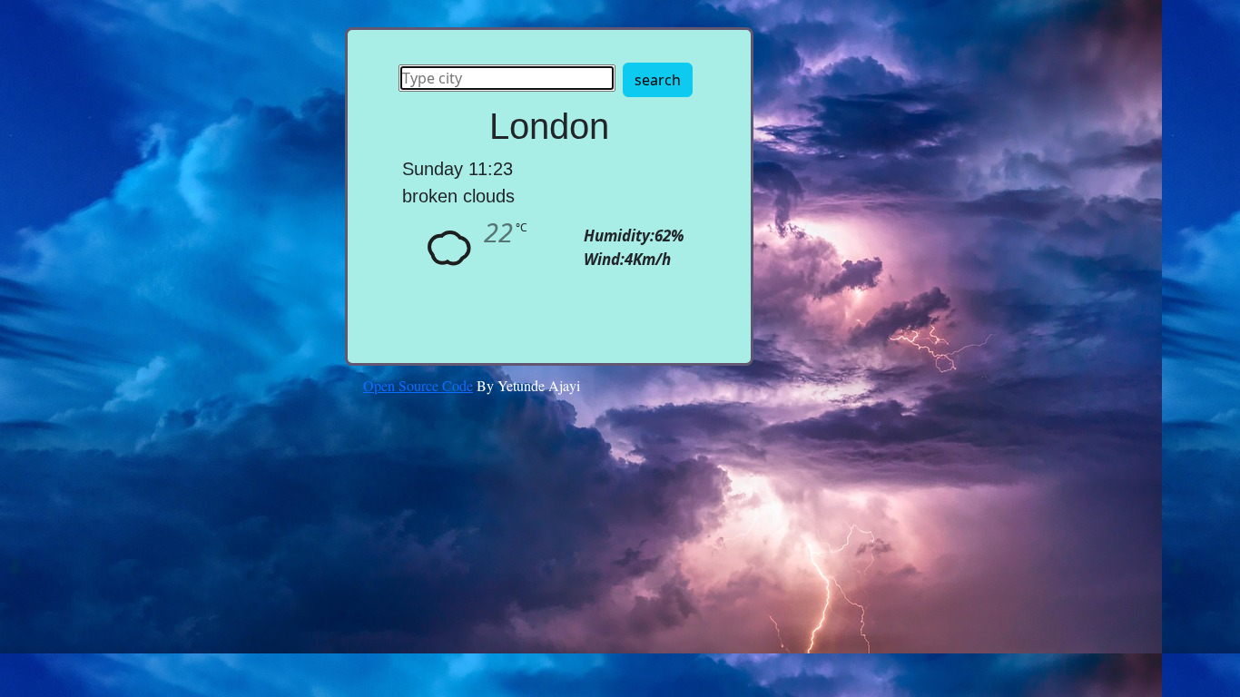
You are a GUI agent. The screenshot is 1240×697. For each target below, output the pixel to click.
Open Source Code (418, 385)
